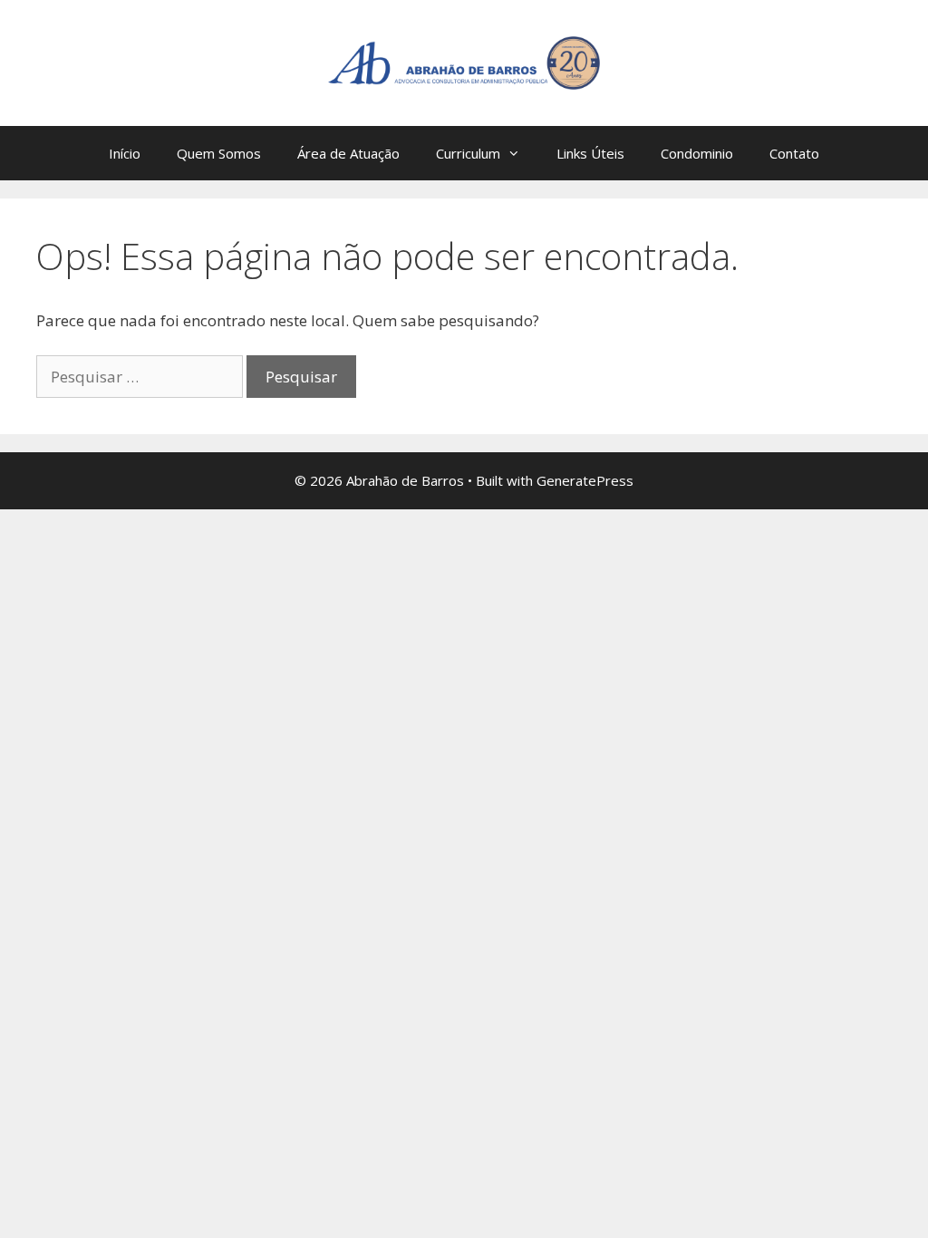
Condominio (697, 153)
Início (124, 153)
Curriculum (468, 153)
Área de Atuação (348, 153)
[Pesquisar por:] (141, 376)
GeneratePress (584, 480)
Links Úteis (590, 153)
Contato (794, 153)
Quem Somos (219, 153)
